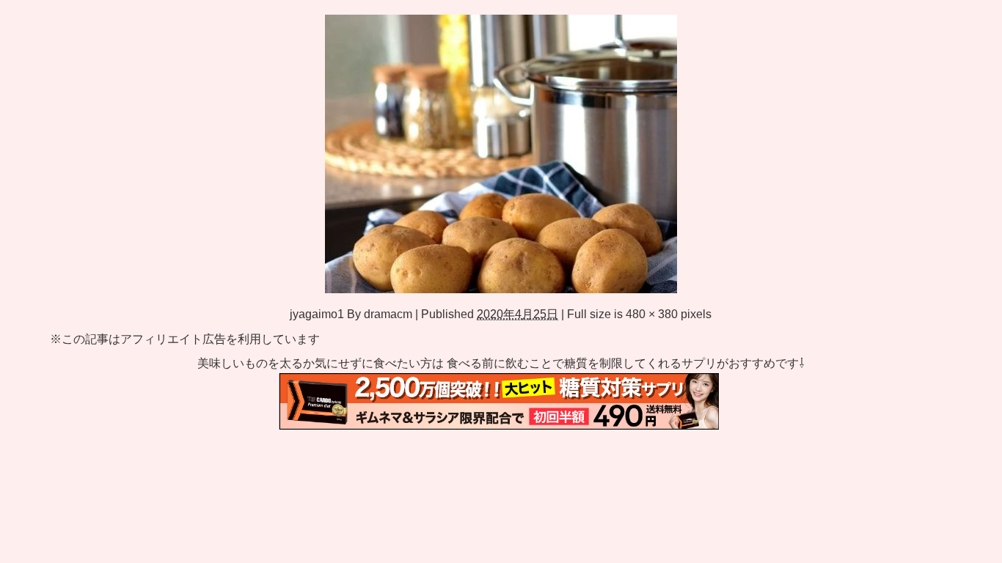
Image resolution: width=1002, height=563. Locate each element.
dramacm (388, 314)
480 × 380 (652, 314)
